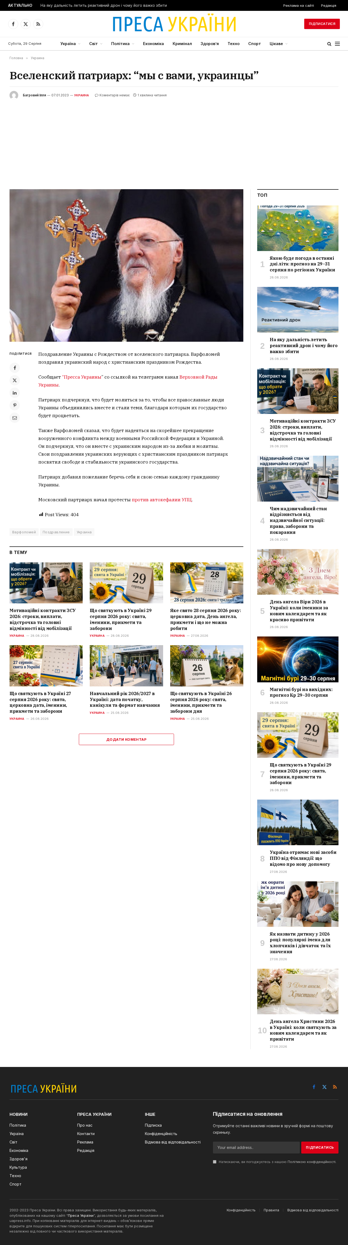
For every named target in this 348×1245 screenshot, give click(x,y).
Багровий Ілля (34, 95)
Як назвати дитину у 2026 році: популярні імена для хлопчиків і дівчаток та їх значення (300, 942)
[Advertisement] (174, 140)
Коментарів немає (115, 95)
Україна (68, 43)
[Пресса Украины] (174, 24)
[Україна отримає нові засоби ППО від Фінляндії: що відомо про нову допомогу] (297, 822)
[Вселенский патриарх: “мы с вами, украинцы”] (126, 265)
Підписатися (322, 24)
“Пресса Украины (81, 377)
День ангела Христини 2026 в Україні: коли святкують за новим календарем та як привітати (303, 1030)
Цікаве (276, 43)
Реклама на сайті (298, 5)
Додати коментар (126, 739)
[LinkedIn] (15, 393)
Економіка (153, 43)
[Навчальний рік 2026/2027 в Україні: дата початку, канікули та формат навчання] (126, 665)
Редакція (328, 5)
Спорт (254, 43)
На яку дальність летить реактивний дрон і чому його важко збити (104, 5)
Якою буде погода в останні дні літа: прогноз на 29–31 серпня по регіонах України (302, 264)
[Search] (329, 44)
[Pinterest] (15, 405)
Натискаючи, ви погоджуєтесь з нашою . (277, 1162)
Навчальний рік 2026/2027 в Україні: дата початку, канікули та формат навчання (125, 699)
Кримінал (182, 43)
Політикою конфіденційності (311, 1162)
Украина (81, 95)
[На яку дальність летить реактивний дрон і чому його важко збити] (297, 309)
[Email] (15, 418)
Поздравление (56, 532)
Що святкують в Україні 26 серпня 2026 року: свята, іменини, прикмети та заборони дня (201, 702)
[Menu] (337, 44)
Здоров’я (210, 43)
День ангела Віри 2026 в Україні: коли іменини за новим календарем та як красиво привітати (299, 610)
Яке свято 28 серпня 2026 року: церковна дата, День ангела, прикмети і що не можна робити (205, 619)
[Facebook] (15, 368)
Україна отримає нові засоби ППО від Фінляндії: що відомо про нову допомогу (303, 858)
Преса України (81, 1215)
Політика (120, 43)
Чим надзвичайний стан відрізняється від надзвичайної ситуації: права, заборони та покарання (298, 520)
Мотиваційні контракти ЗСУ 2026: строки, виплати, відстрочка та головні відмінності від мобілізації (43, 619)
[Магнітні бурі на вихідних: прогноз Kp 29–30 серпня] (297, 659)
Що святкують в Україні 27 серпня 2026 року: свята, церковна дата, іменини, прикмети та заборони (40, 702)
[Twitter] (15, 380)
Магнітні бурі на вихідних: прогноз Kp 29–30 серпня (301, 692)
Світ (93, 43)
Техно (234, 43)
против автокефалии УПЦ (162, 500)
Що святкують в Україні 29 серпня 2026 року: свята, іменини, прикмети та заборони (120, 619)
